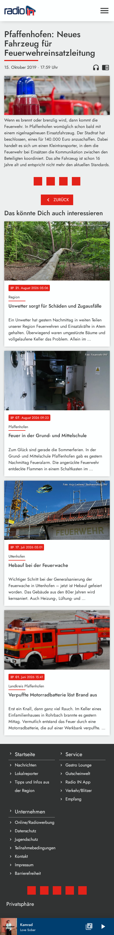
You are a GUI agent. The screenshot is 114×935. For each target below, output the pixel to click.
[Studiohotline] (82, 890)
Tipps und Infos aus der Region (32, 786)
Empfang (73, 799)
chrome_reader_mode (105, 67)
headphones (96, 67)
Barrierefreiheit (28, 873)
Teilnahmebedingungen (35, 848)
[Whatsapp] (69, 890)
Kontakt (21, 856)
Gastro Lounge (78, 765)
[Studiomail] (31, 890)
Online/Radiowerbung (34, 822)
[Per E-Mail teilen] (76, 181)
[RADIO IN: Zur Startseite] (50, 10)
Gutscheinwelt (77, 773)
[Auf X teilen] (50, 181)
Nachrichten (25, 765)
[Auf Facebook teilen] (38, 181)
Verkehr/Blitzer (78, 790)
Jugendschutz (26, 839)
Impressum (24, 865)
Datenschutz (25, 831)
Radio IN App (77, 782)
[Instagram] (57, 890)
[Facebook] (44, 890)
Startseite (25, 754)
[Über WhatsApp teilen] (63, 181)
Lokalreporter (26, 773)
